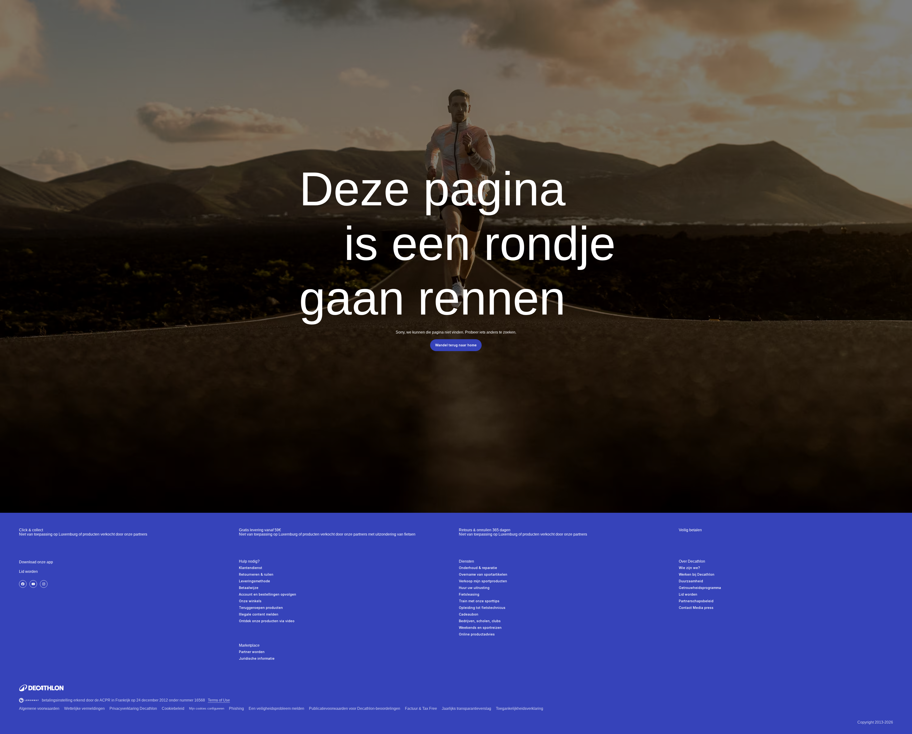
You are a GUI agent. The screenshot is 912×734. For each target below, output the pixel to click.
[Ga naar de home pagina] (41, 688)
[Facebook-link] (23, 584)
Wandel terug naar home (456, 345)
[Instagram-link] (44, 584)
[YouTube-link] (33, 584)
